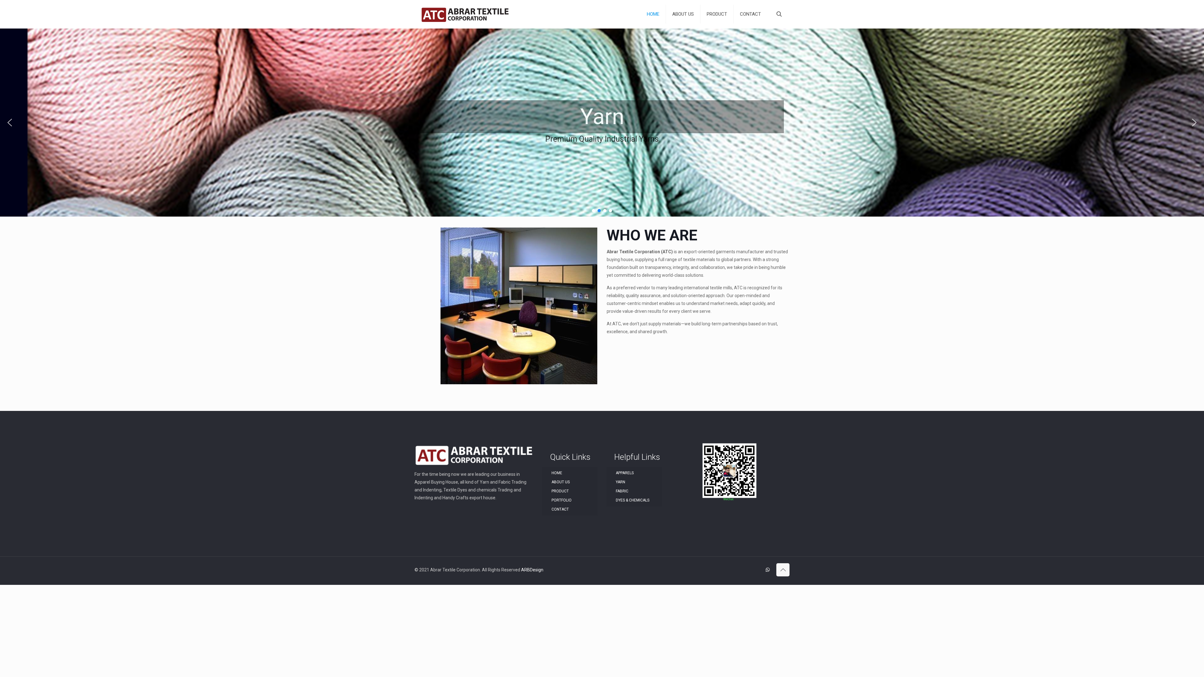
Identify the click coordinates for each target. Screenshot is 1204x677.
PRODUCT (560, 491)
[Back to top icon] (782, 569)
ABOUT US (561, 482)
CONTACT (560, 509)
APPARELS (625, 473)
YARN (620, 482)
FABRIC (622, 491)
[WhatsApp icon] (767, 570)
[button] (10, 123)
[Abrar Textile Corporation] (465, 14)
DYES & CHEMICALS (632, 500)
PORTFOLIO (562, 500)
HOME (557, 473)
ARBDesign (532, 569)
